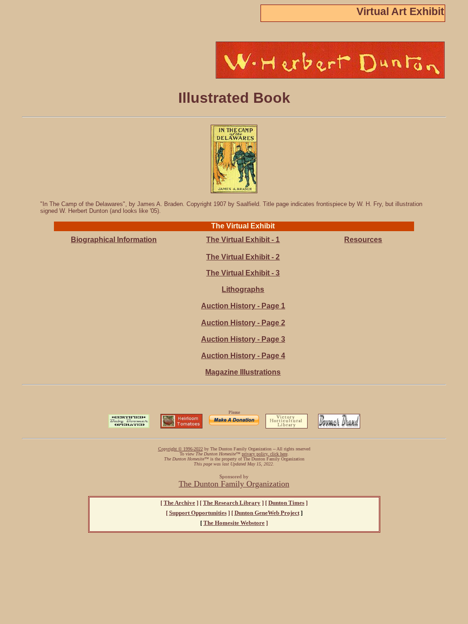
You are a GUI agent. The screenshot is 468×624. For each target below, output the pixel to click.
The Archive (179, 502)
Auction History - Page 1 (243, 306)
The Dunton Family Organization (234, 483)
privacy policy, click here (264, 453)
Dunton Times (286, 502)
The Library (232, 502)
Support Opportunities (198, 512)
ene (266, 512)
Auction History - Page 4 (243, 356)
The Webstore (234, 522)
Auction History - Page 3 (243, 339)
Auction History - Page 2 (243, 323)
